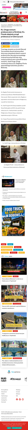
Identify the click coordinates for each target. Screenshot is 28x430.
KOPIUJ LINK (15, 46)
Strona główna (4, 24)
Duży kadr (3, 402)
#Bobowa (16, 276)
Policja (7, 276)
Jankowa (7, 358)
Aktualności (10, 24)
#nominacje (5, 252)
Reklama (18, 393)
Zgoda (9, 428)
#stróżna (22, 252)
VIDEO (3, 393)
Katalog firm (4, 400)
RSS (17, 395)
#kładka (15, 331)
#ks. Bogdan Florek (6, 249)
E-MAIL (6, 46)
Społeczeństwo (7, 303)
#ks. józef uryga (18, 249)
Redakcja (18, 389)
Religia (3, 244)
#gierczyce (17, 247)
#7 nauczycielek (17, 303)
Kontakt (18, 391)
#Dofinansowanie (17, 358)
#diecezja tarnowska (7, 247)
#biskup (10, 244)
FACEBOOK (6, 43)
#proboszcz (13, 252)
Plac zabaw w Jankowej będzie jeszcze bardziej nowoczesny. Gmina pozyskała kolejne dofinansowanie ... (12, 363)
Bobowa (7, 331)
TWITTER (15, 43)
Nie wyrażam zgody (16, 428)
